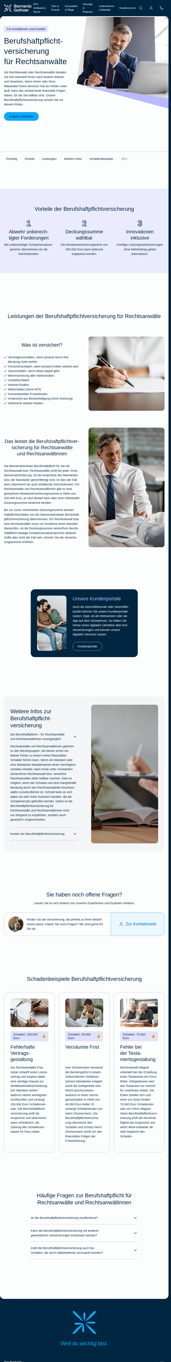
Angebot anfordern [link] (21, 116)
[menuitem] (141, 8)
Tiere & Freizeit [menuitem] (55, 8)
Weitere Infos (73, 159)
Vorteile (30, 159)
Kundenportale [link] (87, 646)
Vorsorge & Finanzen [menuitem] (88, 8)
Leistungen (49, 159)
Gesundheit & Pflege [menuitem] (71, 8)
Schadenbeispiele (101, 159)
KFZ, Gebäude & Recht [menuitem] (39, 8)
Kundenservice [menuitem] (127, 8)
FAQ (125, 159)
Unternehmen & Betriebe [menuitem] (106, 8)
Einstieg (11, 159)
